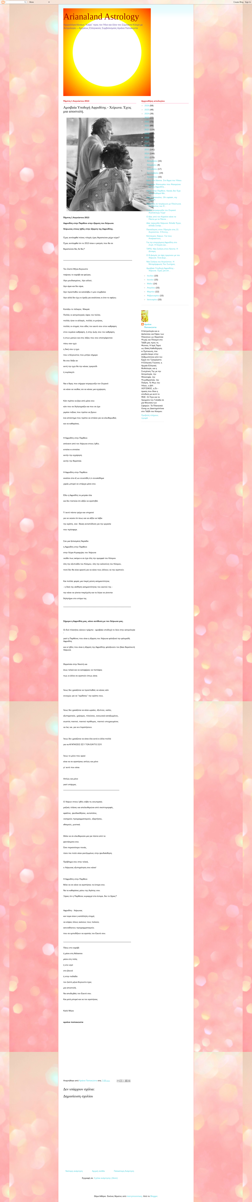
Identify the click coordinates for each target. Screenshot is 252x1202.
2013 (147, 157)
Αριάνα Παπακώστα (150, 325)
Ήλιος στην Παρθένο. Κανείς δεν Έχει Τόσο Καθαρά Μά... (163, 192)
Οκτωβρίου (152, 169)
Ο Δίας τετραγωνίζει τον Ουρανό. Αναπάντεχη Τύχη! (161, 211)
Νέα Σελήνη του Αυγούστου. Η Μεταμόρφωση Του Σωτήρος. (161, 262)
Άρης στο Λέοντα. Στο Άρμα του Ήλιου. (164, 180)
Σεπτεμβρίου (153, 173)
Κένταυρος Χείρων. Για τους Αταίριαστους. (159, 237)
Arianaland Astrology (101, 16)
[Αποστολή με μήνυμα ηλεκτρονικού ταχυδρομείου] (118, 1080)
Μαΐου (150, 283)
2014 (147, 153)
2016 (147, 145)
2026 (147, 105)
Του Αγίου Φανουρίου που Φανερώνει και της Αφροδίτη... (163, 185)
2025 (147, 109)
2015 (147, 149)
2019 (147, 133)
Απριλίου (151, 287)
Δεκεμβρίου (152, 161)
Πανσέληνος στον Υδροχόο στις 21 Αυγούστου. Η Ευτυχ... (162, 230)
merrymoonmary (134, 1196)
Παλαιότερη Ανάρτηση (124, 1171)
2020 (147, 129)
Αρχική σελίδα (98, 1171)
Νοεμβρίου (152, 165)
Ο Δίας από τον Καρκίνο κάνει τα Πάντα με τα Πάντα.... (161, 217)
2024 (147, 113)
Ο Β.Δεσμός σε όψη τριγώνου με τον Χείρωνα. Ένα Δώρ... (163, 256)
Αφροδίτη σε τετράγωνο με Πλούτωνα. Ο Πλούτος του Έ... (163, 205)
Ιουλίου (150, 275)
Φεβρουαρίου (153, 295)
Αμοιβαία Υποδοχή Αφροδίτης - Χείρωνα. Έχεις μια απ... (160, 269)
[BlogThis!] (120, 1080)
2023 (147, 117)
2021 (147, 125)
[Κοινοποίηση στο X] (123, 1080)
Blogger (153, 1196)
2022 (147, 121)
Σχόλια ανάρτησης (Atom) (106, 1178)
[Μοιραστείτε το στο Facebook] (126, 1080)
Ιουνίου (150, 279)
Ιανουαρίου (152, 299)
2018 (147, 137)
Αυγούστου (152, 177)
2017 (147, 141)
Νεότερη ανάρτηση (74, 1171)
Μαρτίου (151, 291)
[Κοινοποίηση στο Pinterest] (129, 1080)
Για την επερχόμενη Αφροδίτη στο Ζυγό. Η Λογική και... (161, 243)
